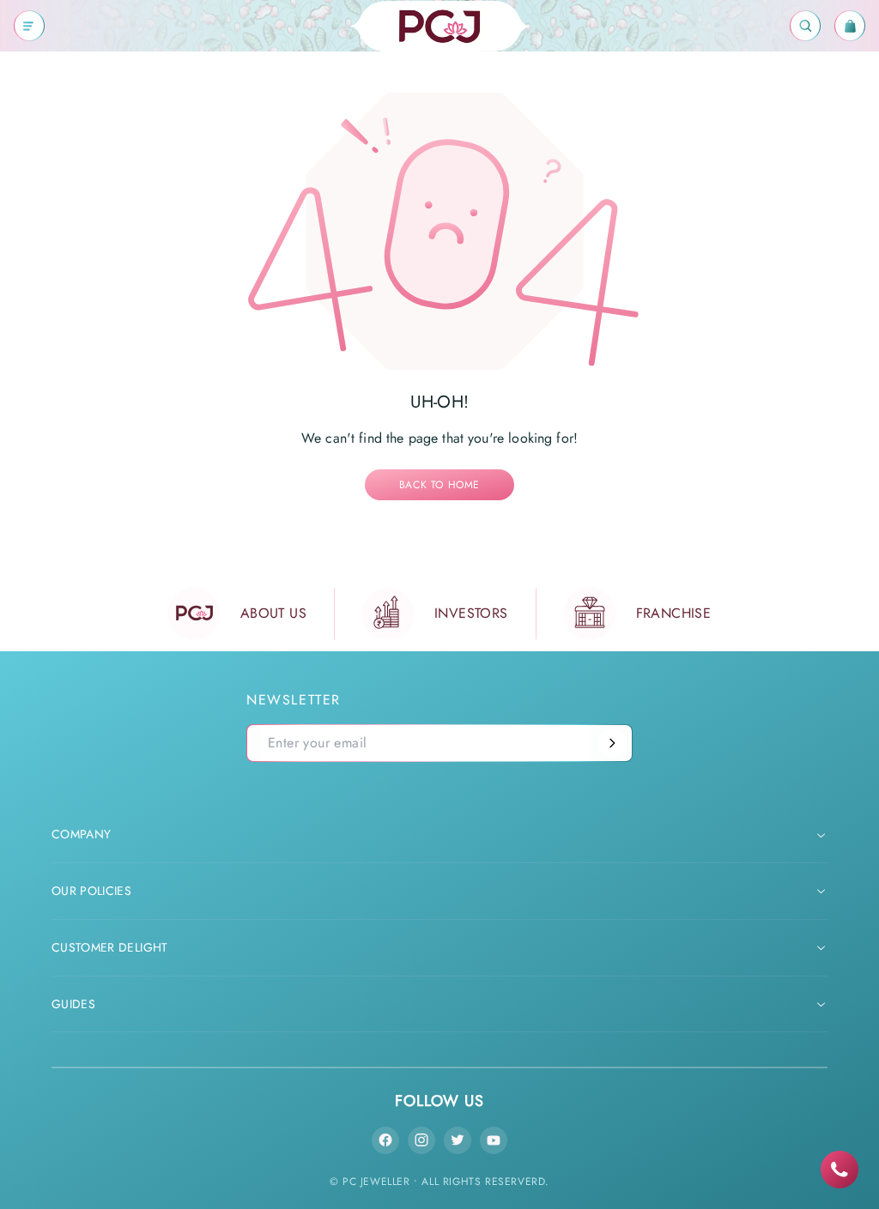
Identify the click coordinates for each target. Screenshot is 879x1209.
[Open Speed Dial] (839, 1169)
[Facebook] (385, 1140)
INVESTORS (471, 613)
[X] (457, 1140)
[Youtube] (493, 1140)
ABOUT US (273, 613)
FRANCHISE (674, 613)
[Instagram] (421, 1140)
